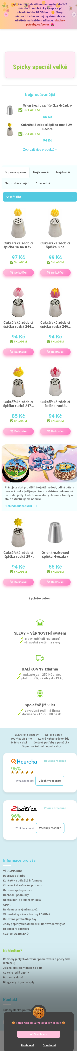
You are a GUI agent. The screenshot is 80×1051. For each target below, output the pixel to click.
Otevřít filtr (13, 196)
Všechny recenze (50, 780)
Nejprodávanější (17, 183)
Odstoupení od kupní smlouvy (22, 899)
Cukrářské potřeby (27, 734)
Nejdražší (63, 172)
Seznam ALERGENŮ (16, 933)
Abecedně (43, 183)
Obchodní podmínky (16, 895)
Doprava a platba (14, 875)
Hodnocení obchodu (16, 928)
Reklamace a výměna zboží (20, 909)
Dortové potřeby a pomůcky (51, 742)
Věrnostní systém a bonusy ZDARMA (26, 914)
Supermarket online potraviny (41, 746)
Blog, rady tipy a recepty (19, 982)
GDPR (7, 904)
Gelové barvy (53, 734)
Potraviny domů (13, 977)
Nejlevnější (41, 172)
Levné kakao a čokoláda (54, 738)
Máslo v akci (19, 742)
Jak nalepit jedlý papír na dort (22, 967)
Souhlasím (40, 1034)
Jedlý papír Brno (21, 738)
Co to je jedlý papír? (16, 972)
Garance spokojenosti (17, 890)
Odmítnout (49, 1045)
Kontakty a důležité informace (23, 880)
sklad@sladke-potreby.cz (19, 1010)
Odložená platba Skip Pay (20, 919)
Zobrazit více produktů (38, 149)
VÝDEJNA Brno (13, 870)
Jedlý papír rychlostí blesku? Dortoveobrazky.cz (34, 924)
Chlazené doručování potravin (22, 885)
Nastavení (27, 1045)
